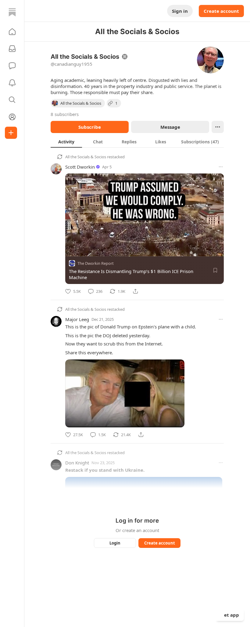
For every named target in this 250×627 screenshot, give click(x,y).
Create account (221, 11)
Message (170, 127)
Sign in (180, 11)
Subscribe (89, 127)
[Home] (12, 12)
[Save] (215, 270)
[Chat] (12, 65)
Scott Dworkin (80, 167)
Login (114, 543)
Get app (230, 615)
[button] (12, 31)
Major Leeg (77, 319)
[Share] (135, 291)
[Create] (11, 133)
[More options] (221, 167)
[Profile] (12, 117)
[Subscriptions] (12, 48)
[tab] (66, 141)
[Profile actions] (218, 127)
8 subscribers (65, 114)
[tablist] (137, 141)
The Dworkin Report (95, 263)
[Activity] (12, 82)
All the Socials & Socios (85, 156)
